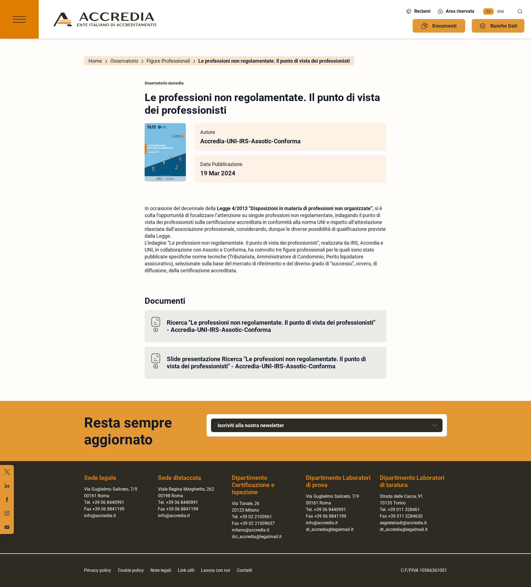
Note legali (160, 570)
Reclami (422, 11)
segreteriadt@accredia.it (403, 522)
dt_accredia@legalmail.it (404, 529)
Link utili (186, 570)
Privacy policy (97, 570)
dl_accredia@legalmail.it (329, 529)
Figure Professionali (168, 61)
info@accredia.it (100, 515)
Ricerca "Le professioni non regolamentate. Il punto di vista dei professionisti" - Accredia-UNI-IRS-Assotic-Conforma (271, 326)
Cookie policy (131, 570)
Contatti (244, 570)
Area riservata (460, 11)
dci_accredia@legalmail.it (257, 536)
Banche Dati (503, 26)
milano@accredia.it (250, 530)
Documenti (444, 26)
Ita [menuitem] (488, 11)
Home (95, 61)
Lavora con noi (215, 570)
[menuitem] (488, 11)
